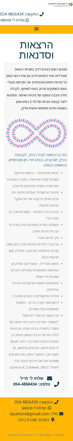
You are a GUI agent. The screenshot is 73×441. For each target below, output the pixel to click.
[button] (36, 28)
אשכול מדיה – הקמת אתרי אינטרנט (30, 435)
